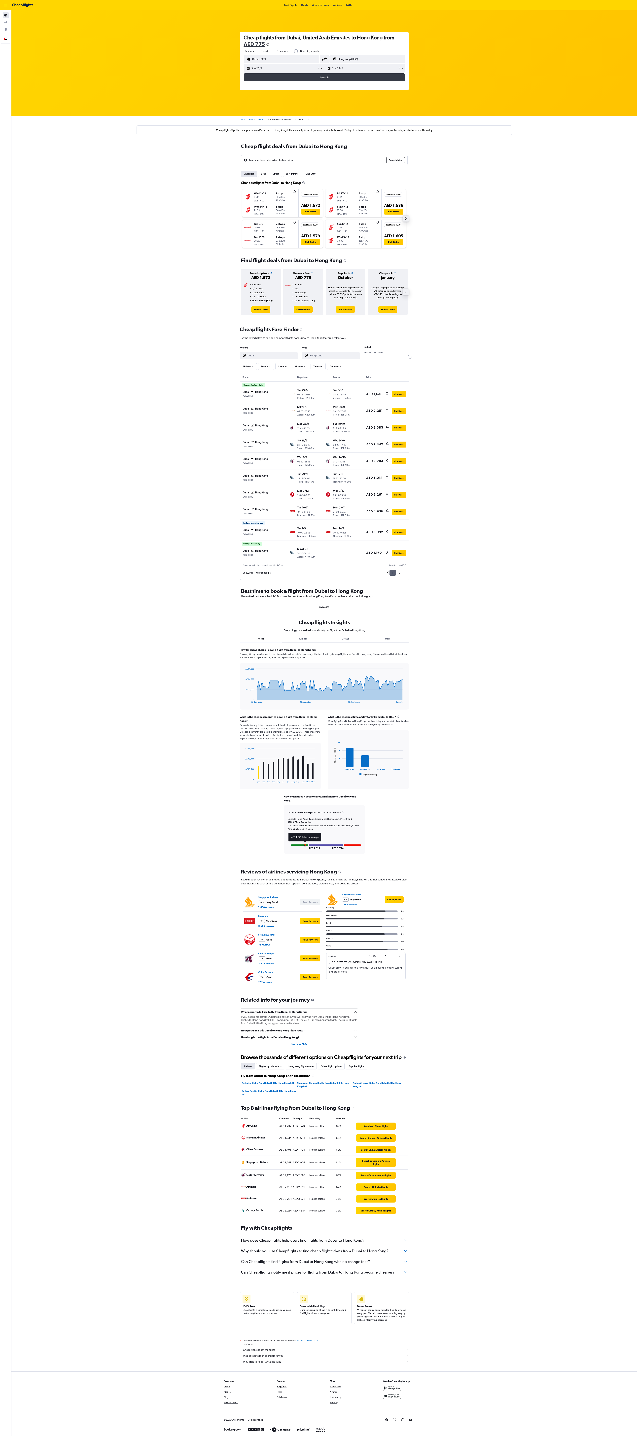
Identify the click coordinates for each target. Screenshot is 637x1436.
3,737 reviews (266, 963)
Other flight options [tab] (331, 1066)
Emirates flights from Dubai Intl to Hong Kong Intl (268, 1083)
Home (242, 119)
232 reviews (265, 982)
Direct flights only (309, 51)
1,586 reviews (266, 907)
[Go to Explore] (5, 29)
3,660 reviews (266, 926)
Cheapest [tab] (249, 173)
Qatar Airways (266, 953)
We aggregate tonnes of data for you (263, 1355)
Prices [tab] (261, 638)
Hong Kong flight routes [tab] (301, 1066)
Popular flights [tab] (356, 1066)
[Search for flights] (5, 15)
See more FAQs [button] (299, 1044)
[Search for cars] (5, 22)
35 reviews (264, 944)
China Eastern (265, 972)
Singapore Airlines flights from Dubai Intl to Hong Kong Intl (323, 1085)
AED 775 (254, 44)
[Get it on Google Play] (392, 1388)
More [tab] (387, 638)
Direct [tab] (276, 173)
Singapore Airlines (268, 897)
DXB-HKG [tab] (324, 607)
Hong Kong (261, 119)
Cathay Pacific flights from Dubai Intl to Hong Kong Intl (269, 1093)
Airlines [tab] (303, 638)
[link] (260, 309)
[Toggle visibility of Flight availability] (368, 774)
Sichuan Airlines (266, 934)
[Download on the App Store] (392, 1396)
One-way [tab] (311, 173)
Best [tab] (263, 173)
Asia (251, 119)
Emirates (263, 916)
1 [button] (392, 572)
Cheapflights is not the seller (259, 1349)
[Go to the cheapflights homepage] (24, 5)
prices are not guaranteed (307, 1340)
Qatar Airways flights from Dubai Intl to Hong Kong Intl (377, 1085)
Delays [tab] (345, 638)
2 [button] (399, 572)
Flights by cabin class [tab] (270, 1066)
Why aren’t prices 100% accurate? (262, 1361)
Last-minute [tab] (292, 173)
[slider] (410, 357)
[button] (5, 5)
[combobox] (250, 51)
